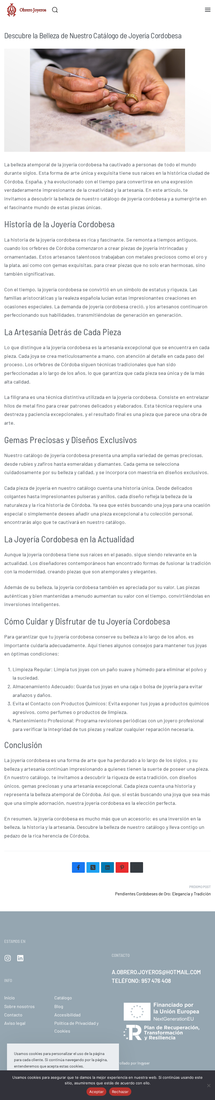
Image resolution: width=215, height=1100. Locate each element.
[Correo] (136, 867)
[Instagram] (7, 958)
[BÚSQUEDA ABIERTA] (55, 10)
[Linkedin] (20, 958)
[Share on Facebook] (78, 867)
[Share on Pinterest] (122, 867)
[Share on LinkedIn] (107, 867)
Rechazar (120, 1091)
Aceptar (96, 1091)
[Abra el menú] (208, 10)
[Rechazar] (209, 1084)
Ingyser (143, 1063)
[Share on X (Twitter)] (93, 867)
